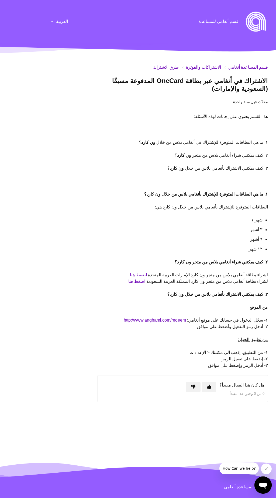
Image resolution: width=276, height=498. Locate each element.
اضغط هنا (138, 275)
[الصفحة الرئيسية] (256, 21)
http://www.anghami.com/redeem (155, 320)
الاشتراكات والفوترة (203, 67)
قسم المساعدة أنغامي (248, 67)
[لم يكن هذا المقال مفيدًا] (193, 387)
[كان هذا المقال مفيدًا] (209, 387)
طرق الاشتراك (166, 67)
